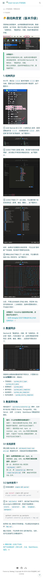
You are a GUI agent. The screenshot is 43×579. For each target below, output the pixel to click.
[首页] (4, 9)
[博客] (26, 568)
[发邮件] (17, 568)
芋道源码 (7, 12)
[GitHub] (22, 568)
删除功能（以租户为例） (14, 544)
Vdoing (12, 571)
